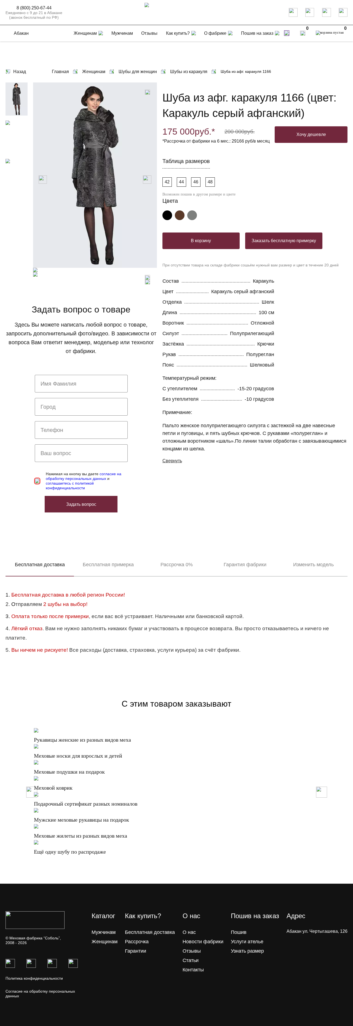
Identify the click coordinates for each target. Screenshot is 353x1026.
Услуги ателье (247, 941)
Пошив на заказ (257, 33)
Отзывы (192, 951)
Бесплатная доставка (40, 564)
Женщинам (104, 941)
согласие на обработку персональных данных (83, 476)
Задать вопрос (81, 504)
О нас (189, 932)
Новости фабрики (203, 941)
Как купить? (178, 33)
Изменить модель (313, 564)
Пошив (239, 932)
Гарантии (135, 951)
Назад (19, 71)
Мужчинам (104, 932)
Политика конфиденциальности (34, 978)
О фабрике (215, 33)
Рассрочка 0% (177, 564)
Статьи (191, 960)
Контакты (193, 969)
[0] (302, 33)
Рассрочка (137, 941)
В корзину (201, 240)
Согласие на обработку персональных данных (40, 993)
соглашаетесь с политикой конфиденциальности (70, 485)
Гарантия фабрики (245, 564)
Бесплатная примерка (108, 564)
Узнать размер (247, 951)
